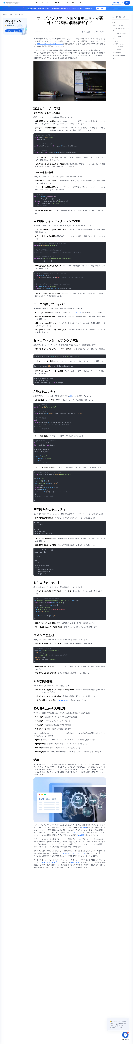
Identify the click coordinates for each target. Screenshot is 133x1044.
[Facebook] (117, 17)
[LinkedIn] (120, 17)
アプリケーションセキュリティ (25, 15)
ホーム (5, 15)
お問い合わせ (117, 3)
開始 (127, 3)
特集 (11, 15)
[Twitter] (113, 17)
